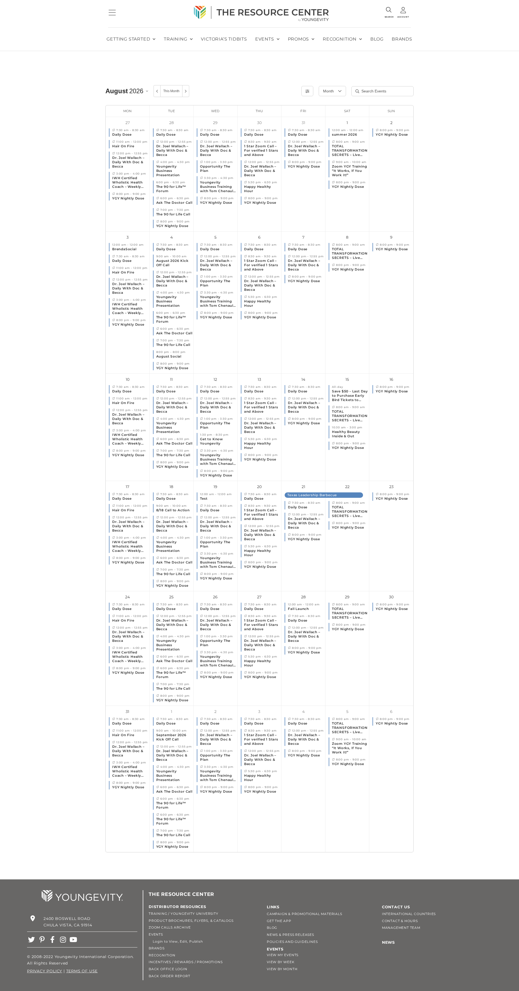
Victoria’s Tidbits (224, 39)
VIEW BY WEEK (281, 962)
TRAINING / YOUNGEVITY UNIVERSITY (183, 914)
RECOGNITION (162, 955)
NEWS (388, 942)
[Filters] (307, 91)
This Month (171, 91)
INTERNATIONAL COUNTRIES (409, 914)
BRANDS (157, 948)
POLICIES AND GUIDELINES (292, 942)
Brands (402, 39)
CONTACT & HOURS (400, 921)
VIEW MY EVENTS (282, 955)
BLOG (272, 928)
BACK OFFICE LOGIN (168, 969)
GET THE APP (279, 921)
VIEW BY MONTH (282, 969)
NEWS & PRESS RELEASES (290, 935)
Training (175, 39)
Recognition (340, 39)
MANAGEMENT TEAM (401, 928)
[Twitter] (31, 939)
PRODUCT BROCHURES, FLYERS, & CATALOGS (191, 921)
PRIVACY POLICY (44, 971)
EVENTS (156, 934)
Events (264, 39)
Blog (377, 39)
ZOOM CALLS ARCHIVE (170, 927)
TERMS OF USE (82, 971)
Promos (298, 39)
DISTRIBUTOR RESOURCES (177, 906)
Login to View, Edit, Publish (176, 941)
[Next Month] (185, 91)
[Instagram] (62, 939)
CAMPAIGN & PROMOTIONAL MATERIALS (304, 914)
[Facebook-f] (52, 939)
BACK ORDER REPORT (169, 976)
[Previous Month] (157, 91)
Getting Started (128, 39)
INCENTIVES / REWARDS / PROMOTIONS (185, 962)
